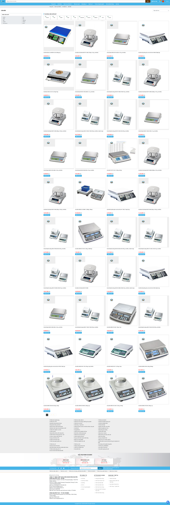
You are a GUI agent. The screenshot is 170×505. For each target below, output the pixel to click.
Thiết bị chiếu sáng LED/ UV (55, 448)
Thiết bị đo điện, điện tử (78, 420)
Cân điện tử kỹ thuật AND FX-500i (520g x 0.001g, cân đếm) (149, 209)
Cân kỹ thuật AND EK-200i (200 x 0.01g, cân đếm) (52, 327)
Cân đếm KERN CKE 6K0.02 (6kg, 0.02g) (51, 405)
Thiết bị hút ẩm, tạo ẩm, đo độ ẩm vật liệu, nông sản (84, 426)
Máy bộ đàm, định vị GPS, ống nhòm (57, 433)
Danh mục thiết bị (57, 6)
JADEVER (24, 20)
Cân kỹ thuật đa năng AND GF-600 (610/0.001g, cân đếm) (149, 327)
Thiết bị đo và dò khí (78, 423)
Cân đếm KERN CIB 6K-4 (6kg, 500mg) (145, 366)
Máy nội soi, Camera (102, 433)
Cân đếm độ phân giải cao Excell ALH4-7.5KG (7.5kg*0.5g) (118, 209)
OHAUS (4, 21)
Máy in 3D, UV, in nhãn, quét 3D (104, 439)
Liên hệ (82, 489)
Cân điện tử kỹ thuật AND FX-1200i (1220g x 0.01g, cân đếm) (86, 52)
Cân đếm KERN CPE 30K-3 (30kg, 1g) (145, 405)
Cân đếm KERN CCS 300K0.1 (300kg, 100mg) (83, 209)
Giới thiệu (83, 478)
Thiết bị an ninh (77, 444)
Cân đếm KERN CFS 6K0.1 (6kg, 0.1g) (114, 327)
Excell (24, 23)
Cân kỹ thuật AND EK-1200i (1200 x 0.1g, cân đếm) (148, 131)
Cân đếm (69, 6)
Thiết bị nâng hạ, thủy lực (79, 436)
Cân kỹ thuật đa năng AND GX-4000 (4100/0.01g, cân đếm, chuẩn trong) (120, 287)
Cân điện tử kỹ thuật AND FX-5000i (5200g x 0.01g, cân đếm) (150, 170)
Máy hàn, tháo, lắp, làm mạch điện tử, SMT (58, 428)
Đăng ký (100, 468)
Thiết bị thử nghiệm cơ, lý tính (55, 429)
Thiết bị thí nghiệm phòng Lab (104, 421)
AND (23, 18)
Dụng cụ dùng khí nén (103, 437)
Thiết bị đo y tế (53, 444)
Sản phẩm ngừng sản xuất (104, 448)
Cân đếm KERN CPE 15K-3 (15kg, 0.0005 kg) (83, 248)
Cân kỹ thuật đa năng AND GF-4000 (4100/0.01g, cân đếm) (54, 287)
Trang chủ (51, 6)
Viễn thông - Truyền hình (79, 424)
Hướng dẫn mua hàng (99, 478)
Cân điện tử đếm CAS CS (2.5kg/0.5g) (50, 91)
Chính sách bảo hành (99, 484)
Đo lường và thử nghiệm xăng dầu (105, 444)
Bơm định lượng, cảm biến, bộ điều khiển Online (59, 447)
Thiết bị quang (53, 431)
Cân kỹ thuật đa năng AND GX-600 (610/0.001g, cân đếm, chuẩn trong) (120, 248)
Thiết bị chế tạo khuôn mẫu (79, 445)
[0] (159, 1)
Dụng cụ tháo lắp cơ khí (54, 437)
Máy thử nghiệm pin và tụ (103, 428)
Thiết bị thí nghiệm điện (103, 423)
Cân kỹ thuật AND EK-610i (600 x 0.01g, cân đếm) (116, 52)
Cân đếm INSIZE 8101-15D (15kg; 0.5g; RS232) (84, 366)
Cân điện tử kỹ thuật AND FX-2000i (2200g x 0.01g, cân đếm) (150, 91)
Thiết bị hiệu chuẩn (102, 431)
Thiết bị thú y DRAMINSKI (103, 445)
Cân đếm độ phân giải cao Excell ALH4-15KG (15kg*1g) (54, 366)
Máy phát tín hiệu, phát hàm (55, 424)
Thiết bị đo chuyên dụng (54, 420)
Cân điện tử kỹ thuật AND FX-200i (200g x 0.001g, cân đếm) (54, 131)
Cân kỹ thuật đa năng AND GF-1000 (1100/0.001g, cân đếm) (86, 327)
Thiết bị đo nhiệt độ (91, 471)
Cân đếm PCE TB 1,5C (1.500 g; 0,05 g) (114, 170)
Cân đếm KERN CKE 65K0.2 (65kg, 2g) (82, 405)
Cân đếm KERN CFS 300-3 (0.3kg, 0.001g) (115, 405)
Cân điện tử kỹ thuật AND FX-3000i (81, 287)
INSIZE (4, 17)
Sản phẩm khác (77, 448)
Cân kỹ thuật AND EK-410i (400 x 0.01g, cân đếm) (52, 170)
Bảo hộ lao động (102, 436)
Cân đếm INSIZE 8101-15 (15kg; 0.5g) (114, 366)
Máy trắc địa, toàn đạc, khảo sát (105, 434)
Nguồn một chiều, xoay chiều (104, 426)
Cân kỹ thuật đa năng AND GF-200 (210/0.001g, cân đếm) (118, 131)
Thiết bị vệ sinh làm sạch (54, 439)
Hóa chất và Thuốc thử (103, 447)
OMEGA (24, 21)
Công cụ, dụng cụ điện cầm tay (56, 436)
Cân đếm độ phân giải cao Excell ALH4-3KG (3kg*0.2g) (149, 287)
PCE (23, 17)
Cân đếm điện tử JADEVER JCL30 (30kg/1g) (51, 52)
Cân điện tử (64, 6)
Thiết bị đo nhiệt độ (102, 420)
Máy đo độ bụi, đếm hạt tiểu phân (56, 426)
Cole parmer (5, 23)
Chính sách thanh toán (99, 480)
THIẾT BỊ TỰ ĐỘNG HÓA (79, 447)
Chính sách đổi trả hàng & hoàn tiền (100, 490)
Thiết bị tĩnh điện (102, 424)
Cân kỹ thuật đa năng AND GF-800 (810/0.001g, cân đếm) (54, 248)
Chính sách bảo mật (99, 482)
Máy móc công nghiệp (78, 439)
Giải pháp (83, 482)
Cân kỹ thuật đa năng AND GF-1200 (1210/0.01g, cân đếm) (149, 248)
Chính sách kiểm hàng (99, 492)
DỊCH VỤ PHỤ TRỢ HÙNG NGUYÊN (56, 450)
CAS (3, 20)
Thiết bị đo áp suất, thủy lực (79, 434)
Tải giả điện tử (77, 429)
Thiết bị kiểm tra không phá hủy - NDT (57, 434)
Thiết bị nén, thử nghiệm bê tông (80, 431)
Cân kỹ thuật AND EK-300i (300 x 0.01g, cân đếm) (84, 170)
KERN (4, 18)
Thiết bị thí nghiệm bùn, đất (79, 441)
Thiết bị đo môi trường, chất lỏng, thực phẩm (82, 421)
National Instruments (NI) (55, 445)
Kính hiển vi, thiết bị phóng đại (80, 433)
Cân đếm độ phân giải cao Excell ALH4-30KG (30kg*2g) (149, 52)
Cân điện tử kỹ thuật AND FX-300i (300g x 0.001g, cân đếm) (54, 209)
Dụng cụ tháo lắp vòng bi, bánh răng (81, 437)
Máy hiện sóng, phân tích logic (56, 423)
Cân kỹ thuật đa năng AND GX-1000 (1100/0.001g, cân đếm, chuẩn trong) (89, 131)
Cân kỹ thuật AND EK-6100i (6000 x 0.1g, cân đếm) (84, 91)
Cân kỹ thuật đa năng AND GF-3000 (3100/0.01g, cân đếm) (118, 91)
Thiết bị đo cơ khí (53, 421)
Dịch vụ (82, 484)
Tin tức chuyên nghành (85, 487)
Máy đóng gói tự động (103, 429)
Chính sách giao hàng (99, 487)
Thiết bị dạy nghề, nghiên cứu (55, 441)
